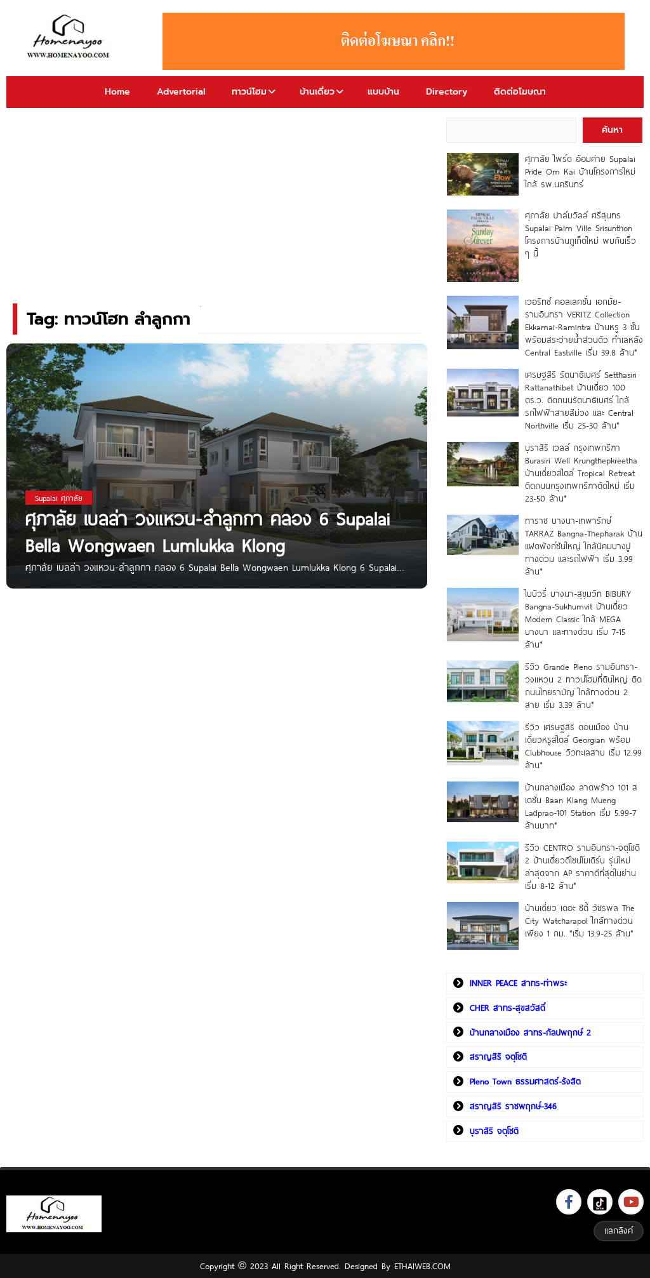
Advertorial (181, 91)
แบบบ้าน (383, 91)
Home (117, 91)
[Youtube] (631, 1202)
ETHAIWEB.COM (422, 1266)
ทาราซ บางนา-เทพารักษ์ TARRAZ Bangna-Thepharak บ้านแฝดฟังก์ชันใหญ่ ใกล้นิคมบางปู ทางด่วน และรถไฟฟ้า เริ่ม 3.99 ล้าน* (583, 546)
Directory (446, 91)
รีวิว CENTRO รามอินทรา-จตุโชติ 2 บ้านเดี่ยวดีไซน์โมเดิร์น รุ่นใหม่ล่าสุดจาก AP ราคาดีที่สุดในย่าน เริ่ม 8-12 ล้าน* (582, 866)
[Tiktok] (600, 1202)
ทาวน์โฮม (249, 91)
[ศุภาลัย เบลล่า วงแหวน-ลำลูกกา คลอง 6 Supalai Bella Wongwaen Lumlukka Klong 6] (216, 465)
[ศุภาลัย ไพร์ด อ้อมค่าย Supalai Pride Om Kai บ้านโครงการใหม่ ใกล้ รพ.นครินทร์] (483, 174)
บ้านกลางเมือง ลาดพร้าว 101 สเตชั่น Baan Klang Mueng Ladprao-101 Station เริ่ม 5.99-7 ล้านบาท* (581, 806)
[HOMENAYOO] (70, 37)
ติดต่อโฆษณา (520, 91)
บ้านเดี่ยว (317, 91)
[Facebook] (568, 1202)
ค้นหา (612, 129)
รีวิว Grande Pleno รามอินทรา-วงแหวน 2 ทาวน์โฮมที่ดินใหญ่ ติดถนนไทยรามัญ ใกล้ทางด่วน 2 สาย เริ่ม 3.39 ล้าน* (583, 685)
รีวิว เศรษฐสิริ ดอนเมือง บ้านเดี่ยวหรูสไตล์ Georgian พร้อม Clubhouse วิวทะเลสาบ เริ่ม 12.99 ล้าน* (583, 746)
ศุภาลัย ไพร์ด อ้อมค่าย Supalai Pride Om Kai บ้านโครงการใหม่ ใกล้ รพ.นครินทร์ (580, 171)
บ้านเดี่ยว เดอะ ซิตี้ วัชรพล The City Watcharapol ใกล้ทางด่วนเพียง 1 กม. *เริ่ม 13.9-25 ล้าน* (580, 921)
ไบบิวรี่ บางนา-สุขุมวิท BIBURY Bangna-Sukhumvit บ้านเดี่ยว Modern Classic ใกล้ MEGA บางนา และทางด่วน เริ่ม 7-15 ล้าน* (578, 619)
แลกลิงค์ (618, 1230)
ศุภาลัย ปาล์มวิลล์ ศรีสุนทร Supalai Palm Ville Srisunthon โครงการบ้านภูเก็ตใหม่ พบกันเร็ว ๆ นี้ (580, 234)
